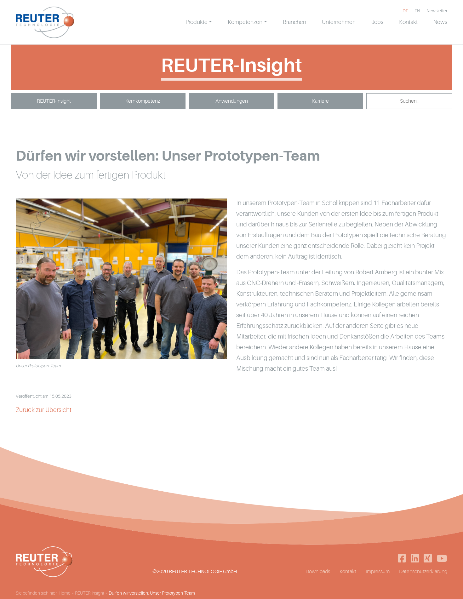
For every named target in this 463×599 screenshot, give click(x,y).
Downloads (318, 571)
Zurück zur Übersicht (43, 410)
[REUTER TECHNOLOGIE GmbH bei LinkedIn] (415, 558)
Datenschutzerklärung (423, 571)
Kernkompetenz (142, 101)
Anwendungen (231, 101)
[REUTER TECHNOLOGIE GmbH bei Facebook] (402, 558)
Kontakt (348, 571)
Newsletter (436, 10)
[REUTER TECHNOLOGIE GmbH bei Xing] (428, 558)
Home (65, 593)
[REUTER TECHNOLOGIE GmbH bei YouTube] (442, 558)
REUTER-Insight (54, 101)
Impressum (378, 571)
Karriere (320, 101)
